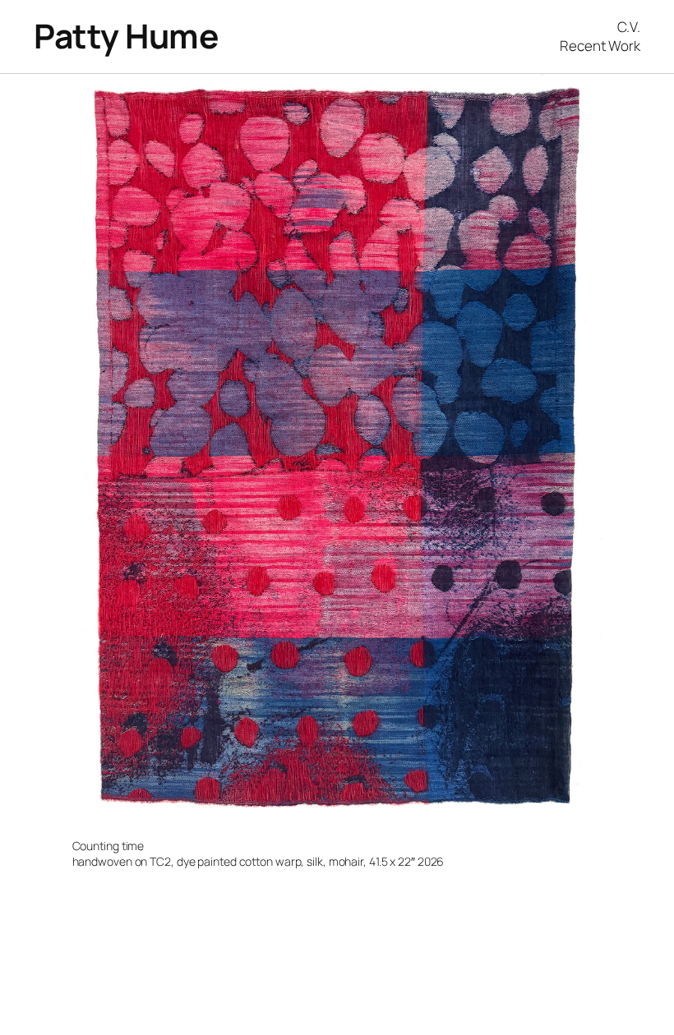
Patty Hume (126, 35)
